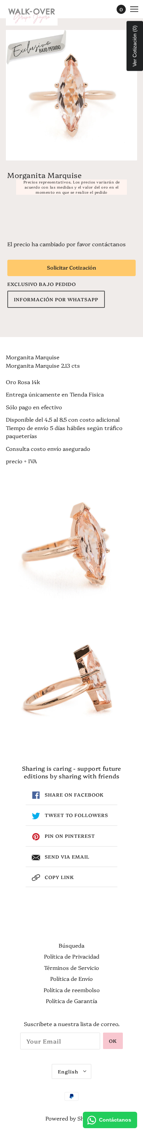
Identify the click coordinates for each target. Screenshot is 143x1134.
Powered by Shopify (71, 1118)
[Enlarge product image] (71, 95)
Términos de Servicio (71, 967)
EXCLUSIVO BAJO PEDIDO (41, 283)
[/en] (39, 15)
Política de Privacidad (71, 956)
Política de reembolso (72, 990)
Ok (113, 1040)
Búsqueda (71, 945)
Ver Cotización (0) (135, 46)
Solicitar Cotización (71, 267)
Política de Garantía (71, 1001)
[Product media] (71, 541)
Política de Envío (71, 978)
